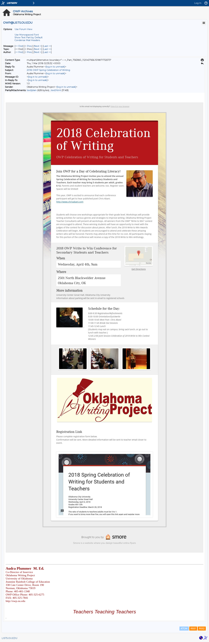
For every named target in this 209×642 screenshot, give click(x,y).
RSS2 (202, 628)
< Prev (28, 46)
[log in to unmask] (55, 66)
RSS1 (193, 628)
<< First (19, 46)
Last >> (47, 46)
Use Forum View (23, 29)
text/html (56, 90)
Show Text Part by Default (29, 37)
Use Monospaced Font (27, 34)
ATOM (184, 628)
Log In (197, 3)
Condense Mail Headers (27, 40)
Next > (37, 46)
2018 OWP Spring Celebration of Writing (48, 70)
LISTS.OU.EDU (9, 638)
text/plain (32, 90)
